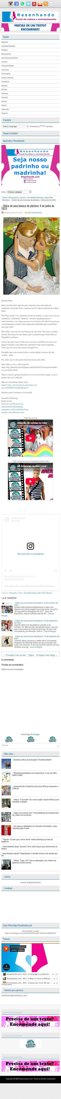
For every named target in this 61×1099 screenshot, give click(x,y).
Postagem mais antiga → (46, 655)
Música (4, 86)
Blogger (36, 734)
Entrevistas (5, 74)
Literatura (5, 82)
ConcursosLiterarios (9, 58)
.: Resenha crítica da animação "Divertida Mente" (32, 760)
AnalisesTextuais (8, 46)
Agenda (4, 42)
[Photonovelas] (30, 741)
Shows (4, 101)
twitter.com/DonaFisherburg (12, 407)
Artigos (4, 50)
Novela (4, 89)
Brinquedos (6, 54)
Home (4, 197)
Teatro (4, 105)
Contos (4, 62)
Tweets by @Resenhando (30, 882)
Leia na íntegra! (50, 631)
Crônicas (5, 70)
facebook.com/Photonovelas (12, 404)
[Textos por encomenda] (30, 31)
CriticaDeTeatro (7, 66)
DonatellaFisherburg (35, 197)
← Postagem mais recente (15, 655)
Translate (49, 126)
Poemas (4, 93)
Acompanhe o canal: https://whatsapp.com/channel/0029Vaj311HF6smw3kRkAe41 (30, 932)
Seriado (4, 97)
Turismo (4, 113)
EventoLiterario (7, 78)
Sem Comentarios (35, 213)
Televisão (5, 109)
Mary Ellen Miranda (45, 593)
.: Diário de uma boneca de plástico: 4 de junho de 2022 (27, 207)
